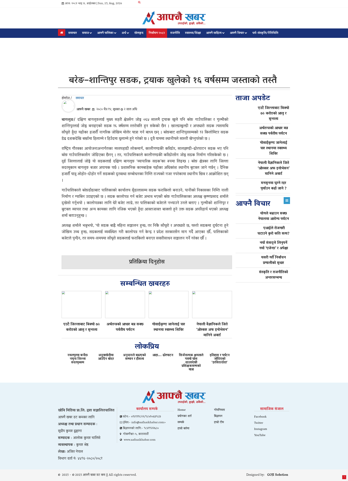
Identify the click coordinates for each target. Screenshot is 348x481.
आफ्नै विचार (237, 33)
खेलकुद (138, 33)
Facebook (260, 416)
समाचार (72, 33)
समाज (85, 33)
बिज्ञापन (218, 416)
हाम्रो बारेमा (183, 429)
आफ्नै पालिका (105, 33)
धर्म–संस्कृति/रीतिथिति (265, 33)
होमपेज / (67, 98)
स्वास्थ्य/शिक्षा (193, 33)
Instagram (260, 428)
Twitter (258, 422)
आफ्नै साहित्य (213, 33)
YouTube (260, 434)
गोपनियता (219, 410)
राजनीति (175, 33)
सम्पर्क (181, 422)
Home (182, 410)
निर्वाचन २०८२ (157, 33)
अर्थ (124, 33)
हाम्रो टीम (219, 422)
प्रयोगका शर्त (184, 416)
